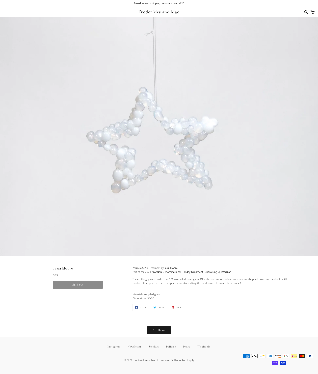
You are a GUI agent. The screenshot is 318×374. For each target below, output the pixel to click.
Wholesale (204, 346)
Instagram (114, 346)
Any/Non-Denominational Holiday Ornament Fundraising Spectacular (191, 271)
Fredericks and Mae (159, 12)
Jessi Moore (171, 267)
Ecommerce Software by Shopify (175, 360)
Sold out (77, 285)
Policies (171, 346)
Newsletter (134, 346)
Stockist (154, 346)
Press (186, 346)
